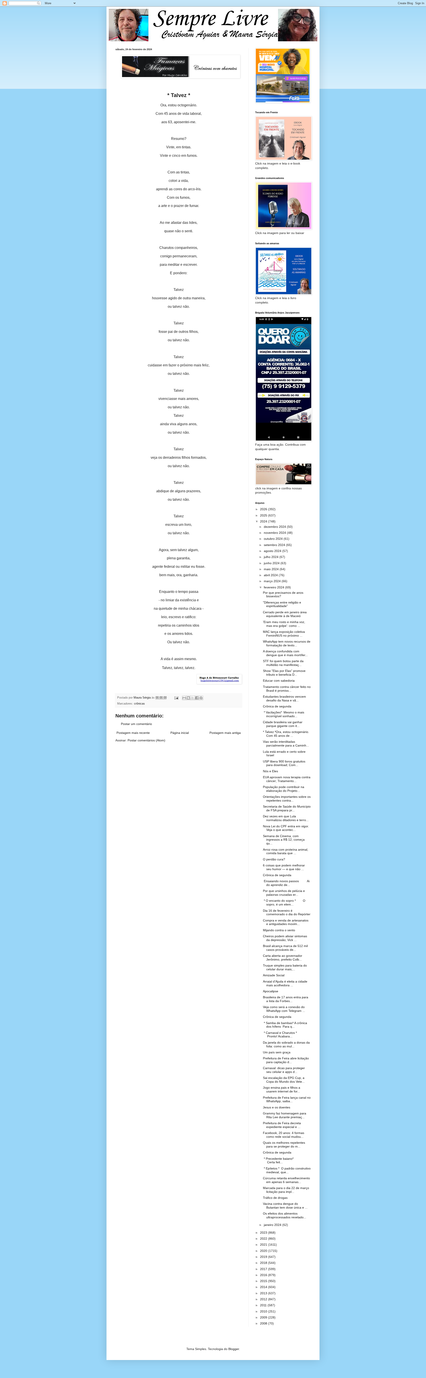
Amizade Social (273, 975)
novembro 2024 (275, 532)
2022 (264, 1238)
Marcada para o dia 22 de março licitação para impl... (286, 1189)
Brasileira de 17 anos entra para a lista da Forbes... (285, 999)
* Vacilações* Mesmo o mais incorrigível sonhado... (283, 714)
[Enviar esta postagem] (176, 697)
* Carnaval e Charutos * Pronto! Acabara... (283, 1034)
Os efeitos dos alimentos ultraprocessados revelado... (284, 1215)
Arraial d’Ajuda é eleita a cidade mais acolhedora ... (285, 983)
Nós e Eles (270, 771)
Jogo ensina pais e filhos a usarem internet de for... (281, 1089)
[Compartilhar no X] (192, 698)
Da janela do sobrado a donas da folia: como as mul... (286, 1044)
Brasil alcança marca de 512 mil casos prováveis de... (285, 947)
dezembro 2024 (275, 526)
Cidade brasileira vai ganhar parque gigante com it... (282, 724)
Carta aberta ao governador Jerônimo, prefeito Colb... (282, 957)
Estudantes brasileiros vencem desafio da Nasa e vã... (284, 698)
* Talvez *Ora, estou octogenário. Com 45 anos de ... (286, 733)
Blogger (233, 1349)
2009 (264, 1317)
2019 (264, 1257)
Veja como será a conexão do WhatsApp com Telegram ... (284, 1009)
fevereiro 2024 (274, 587)
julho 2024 (271, 557)
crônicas (139, 703)
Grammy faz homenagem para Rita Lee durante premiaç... (284, 1115)
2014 (264, 1287)
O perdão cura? (274, 859)
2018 (264, 1263)
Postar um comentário (136, 724)
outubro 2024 (274, 538)
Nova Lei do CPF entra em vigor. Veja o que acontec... (286, 828)
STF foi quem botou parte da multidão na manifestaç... (283, 663)
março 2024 (273, 581)
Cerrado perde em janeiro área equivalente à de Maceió (285, 614)
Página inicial (179, 733)
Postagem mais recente (133, 733)
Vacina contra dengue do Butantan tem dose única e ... (285, 1205)
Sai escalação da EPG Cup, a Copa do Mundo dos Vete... (284, 1079)
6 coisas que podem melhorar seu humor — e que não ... (284, 867)
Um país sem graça (276, 1052)
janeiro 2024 (273, 1225)
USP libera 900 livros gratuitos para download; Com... (284, 763)
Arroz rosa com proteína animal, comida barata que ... (285, 851)
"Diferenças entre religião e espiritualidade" (282, 604)
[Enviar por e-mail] (184, 698)
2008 (264, 1323)
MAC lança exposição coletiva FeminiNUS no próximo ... (284, 633)
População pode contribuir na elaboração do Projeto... (283, 788)
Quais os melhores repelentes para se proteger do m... (284, 1144)
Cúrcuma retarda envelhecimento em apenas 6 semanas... (286, 1180)
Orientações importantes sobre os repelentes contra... (287, 798)
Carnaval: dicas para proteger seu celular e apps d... (284, 1070)
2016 (264, 1275)
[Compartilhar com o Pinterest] (201, 698)
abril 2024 (271, 575)
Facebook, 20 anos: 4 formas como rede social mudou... (283, 1134)
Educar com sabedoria (279, 680)
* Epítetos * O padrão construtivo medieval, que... (287, 1170)
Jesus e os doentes (276, 1107)
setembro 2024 (275, 545)
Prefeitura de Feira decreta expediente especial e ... (282, 1125)
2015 (264, 1281)
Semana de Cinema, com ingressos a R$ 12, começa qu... (284, 839)
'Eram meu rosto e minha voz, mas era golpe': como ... (284, 623)
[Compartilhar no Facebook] (197, 698)
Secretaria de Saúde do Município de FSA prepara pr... (287, 808)
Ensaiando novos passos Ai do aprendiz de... (286, 883)
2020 (264, 1251)
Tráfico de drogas (275, 1197)
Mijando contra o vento (279, 930)
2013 (264, 1293)
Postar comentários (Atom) (146, 740)
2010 (264, 1311)
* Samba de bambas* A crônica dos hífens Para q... (285, 1025)
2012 (264, 1299)
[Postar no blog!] (188, 698)
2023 (264, 1232)
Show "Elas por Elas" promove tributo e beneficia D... (284, 672)
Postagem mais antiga (225, 733)
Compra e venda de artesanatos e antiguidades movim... (285, 922)
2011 (264, 1305)
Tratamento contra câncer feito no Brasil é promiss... (287, 688)
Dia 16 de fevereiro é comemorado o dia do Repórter (286, 912)
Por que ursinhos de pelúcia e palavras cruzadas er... (284, 892)
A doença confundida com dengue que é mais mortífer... (285, 653)
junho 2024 (272, 563)
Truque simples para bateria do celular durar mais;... (285, 967)
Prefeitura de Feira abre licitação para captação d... (286, 1060)
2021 (264, 1244)
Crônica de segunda (277, 706)
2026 (264, 509)
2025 (264, 515)
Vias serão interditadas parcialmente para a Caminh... (286, 743)
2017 (264, 1269)
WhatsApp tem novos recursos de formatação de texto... (286, 643)
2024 (264, 521)
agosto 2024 (273, 551)
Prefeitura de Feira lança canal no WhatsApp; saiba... (287, 1099)
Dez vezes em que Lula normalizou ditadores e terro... (286, 818)
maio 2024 (272, 569)
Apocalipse (270, 991)
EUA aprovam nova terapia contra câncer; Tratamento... (286, 779)
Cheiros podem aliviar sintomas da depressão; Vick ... (285, 938)
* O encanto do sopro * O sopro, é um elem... (284, 902)
